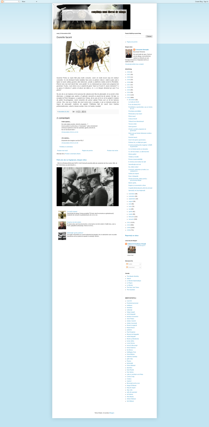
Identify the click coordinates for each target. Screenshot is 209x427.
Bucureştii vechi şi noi (133, 383)
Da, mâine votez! (133, 167)
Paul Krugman (131, 332)
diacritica (129, 368)
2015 (129, 90)
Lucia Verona (131, 343)
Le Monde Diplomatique (134, 281)
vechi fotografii (131, 314)
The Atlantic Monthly (133, 276)
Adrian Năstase (131, 399)
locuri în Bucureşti (132, 345)
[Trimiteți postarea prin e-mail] (73, 111)
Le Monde (130, 285)
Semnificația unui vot (134, 164)
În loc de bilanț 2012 (134, 104)
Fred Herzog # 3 (141, 245)
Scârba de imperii (133, 173)
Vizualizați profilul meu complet (134, 64)
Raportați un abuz (131, 235)
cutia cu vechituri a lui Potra (135, 374)
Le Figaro (129, 283)
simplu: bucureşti (132, 323)
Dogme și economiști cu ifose (137, 185)
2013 (129, 95)
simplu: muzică (131, 321)
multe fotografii (131, 336)
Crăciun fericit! (132, 119)
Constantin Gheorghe (142, 49)
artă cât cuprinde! (132, 392)
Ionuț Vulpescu (131, 347)
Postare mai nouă (62, 150)
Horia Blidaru (131, 354)
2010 (129, 225)
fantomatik (130, 363)
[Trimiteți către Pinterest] (85, 112)
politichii (129, 330)
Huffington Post (131, 352)
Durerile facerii (132, 137)
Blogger (112, 413)
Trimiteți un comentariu (66, 147)
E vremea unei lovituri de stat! (137, 162)
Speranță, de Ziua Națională (136, 190)
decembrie (132, 100)
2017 (129, 85)
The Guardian (131, 289)
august (131, 201)
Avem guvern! (132, 126)
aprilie (131, 211)
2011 (129, 222)
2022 (129, 72)
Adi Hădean (130, 401)
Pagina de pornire (87, 150)
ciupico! (129, 381)
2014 (129, 92)
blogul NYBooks (131, 385)
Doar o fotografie (133, 176)
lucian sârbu (130, 341)
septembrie (132, 199)
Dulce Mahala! (131, 365)
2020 (129, 77)
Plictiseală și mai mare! (135, 114)
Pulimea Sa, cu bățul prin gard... (137, 142)
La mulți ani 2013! (133, 102)
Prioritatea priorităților (134, 111)
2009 (129, 227)
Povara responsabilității (135, 159)
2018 (129, 82)
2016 (129, 87)
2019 (129, 79)
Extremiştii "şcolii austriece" (75, 233)
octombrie (132, 196)
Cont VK (129, 301)
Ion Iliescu (130, 350)
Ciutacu (129, 379)
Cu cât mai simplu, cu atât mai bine (138, 151)
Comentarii (131, 267)
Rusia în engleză (132, 325)
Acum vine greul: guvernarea (137, 140)
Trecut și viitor (132, 124)
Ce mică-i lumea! (72, 211)
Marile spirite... (132, 183)
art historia (130, 394)
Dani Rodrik (130, 370)
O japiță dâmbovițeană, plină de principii (140, 188)
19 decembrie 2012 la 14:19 (70, 132)
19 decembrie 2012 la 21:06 (70, 143)
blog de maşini (131, 387)
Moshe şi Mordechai (133, 339)
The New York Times (133, 287)
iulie (130, 204)
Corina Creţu (130, 376)
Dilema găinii (132, 154)
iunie (130, 206)
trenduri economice (132, 316)
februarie (131, 216)
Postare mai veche (112, 150)
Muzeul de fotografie (133, 334)
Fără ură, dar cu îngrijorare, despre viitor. (72, 160)
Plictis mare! (132, 116)
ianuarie (131, 219)
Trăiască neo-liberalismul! (136, 121)
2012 (129, 97)
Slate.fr (129, 278)
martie (131, 214)
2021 (129, 74)
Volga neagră (131, 312)
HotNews (129, 305)
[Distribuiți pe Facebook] (83, 112)
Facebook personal (132, 303)
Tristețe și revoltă (133, 157)
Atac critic (129, 390)
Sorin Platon (130, 319)
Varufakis (129, 307)
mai (130, 209)
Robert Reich (131, 327)
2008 (129, 230)
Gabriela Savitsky (132, 356)
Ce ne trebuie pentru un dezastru (138, 149)
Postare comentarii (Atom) (72, 154)
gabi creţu (130, 359)
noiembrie (132, 194)
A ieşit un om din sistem (74, 222)
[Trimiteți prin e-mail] (77, 112)
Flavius (129, 361)
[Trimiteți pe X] (81, 112)
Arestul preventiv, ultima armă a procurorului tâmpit (137, 179)
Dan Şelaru (130, 372)
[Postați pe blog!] (79, 112)
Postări (130, 264)
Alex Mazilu (130, 396)
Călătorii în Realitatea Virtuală (136, 244)
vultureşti (129, 310)
